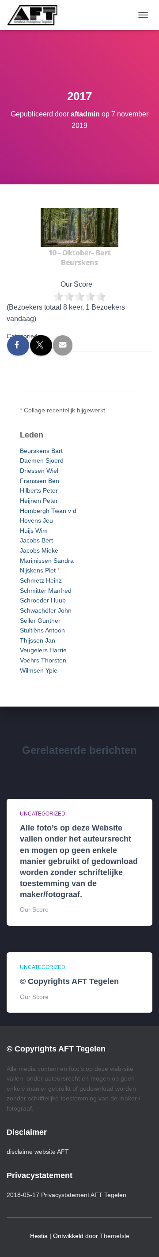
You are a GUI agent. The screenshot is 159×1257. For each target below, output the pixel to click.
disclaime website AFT (38, 1151)
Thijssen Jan (37, 640)
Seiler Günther (40, 620)
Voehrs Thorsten (43, 660)
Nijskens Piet (38, 570)
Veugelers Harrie (43, 650)
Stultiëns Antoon (42, 630)
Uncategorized (42, 814)
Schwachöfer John (46, 610)
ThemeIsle (114, 1235)
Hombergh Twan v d (48, 510)
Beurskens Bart (41, 450)
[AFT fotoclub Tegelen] (35, 15)
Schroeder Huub (43, 600)
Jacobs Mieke (39, 550)
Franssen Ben (39, 480)
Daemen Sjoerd (42, 460)
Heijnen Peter (39, 500)
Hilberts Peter (39, 490)
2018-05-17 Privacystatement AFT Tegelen (66, 1194)
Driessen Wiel (39, 470)
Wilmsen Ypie (38, 670)
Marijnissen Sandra (47, 560)
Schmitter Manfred (46, 590)
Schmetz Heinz (41, 580)
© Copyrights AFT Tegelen (69, 981)
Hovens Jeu (36, 520)
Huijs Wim (34, 530)
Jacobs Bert (36, 540)
